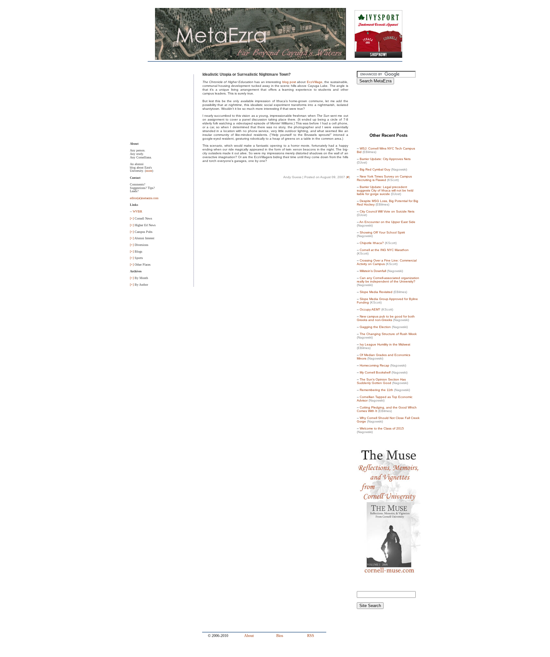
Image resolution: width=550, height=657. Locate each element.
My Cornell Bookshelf (375, 372)
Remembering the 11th (376, 390)
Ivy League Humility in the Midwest (385, 344)
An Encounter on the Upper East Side (387, 222)
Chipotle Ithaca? (372, 243)
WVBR (137, 211)
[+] (132, 218)
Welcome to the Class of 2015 (382, 428)
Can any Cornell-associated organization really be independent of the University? (388, 279)
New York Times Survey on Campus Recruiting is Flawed (384, 178)
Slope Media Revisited (376, 292)
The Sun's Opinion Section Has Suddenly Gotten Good (381, 381)
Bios (279, 635)
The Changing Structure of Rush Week (388, 334)
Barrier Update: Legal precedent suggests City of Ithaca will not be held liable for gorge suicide (385, 190)
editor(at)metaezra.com (144, 198)
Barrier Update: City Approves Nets (385, 159)
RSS (310, 635)
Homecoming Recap (374, 365)
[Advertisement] (162, 106)
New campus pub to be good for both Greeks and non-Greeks (386, 318)
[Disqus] (275, 274)
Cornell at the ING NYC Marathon (384, 250)
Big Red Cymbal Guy (375, 169)
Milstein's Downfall (373, 271)
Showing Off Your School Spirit (382, 232)
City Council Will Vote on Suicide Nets (387, 211)
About (249, 635)
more (149, 170)
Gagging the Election (375, 327)
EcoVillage (314, 82)
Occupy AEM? (370, 309)
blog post (289, 82)
